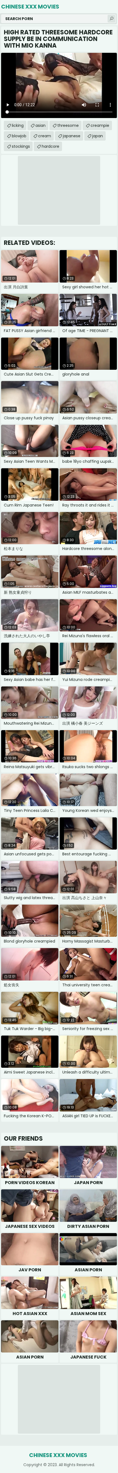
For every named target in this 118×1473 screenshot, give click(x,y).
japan (97, 136)
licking (18, 125)
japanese (71, 136)
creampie (100, 125)
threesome (68, 125)
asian (40, 125)
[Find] (111, 19)
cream (44, 136)
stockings (21, 146)
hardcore (50, 146)
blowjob (19, 136)
